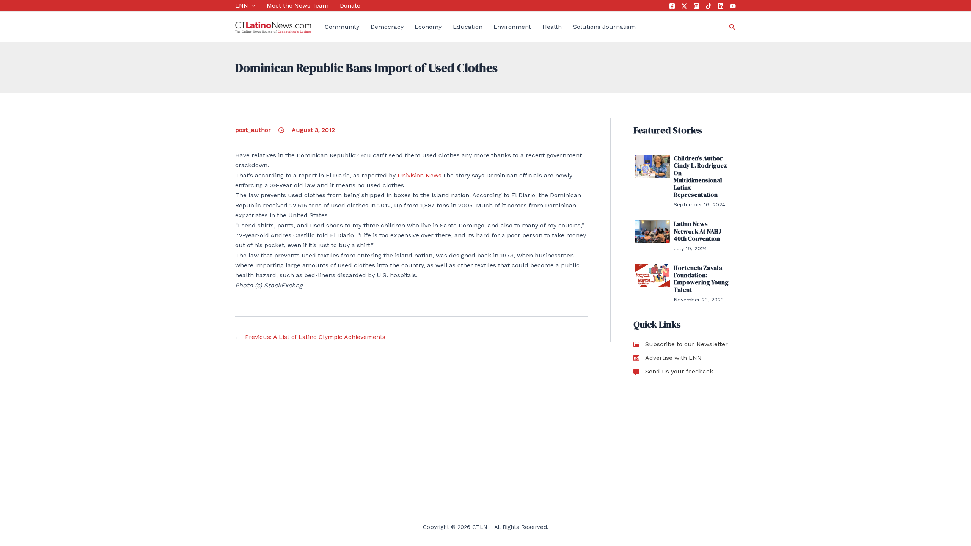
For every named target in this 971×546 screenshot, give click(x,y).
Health (552, 26)
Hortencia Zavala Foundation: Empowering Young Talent (701, 279)
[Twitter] (684, 6)
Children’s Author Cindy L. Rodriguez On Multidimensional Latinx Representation (700, 176)
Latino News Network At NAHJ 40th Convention (697, 231)
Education (467, 26)
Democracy (387, 26)
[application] (252, 5)
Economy (428, 26)
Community (342, 26)
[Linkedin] (721, 6)
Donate (350, 5)
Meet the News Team (297, 5)
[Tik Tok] (708, 6)
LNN (241, 5)
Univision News (420, 175)
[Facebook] (672, 6)
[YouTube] (733, 6)
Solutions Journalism (604, 26)
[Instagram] (696, 6)
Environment (512, 26)
